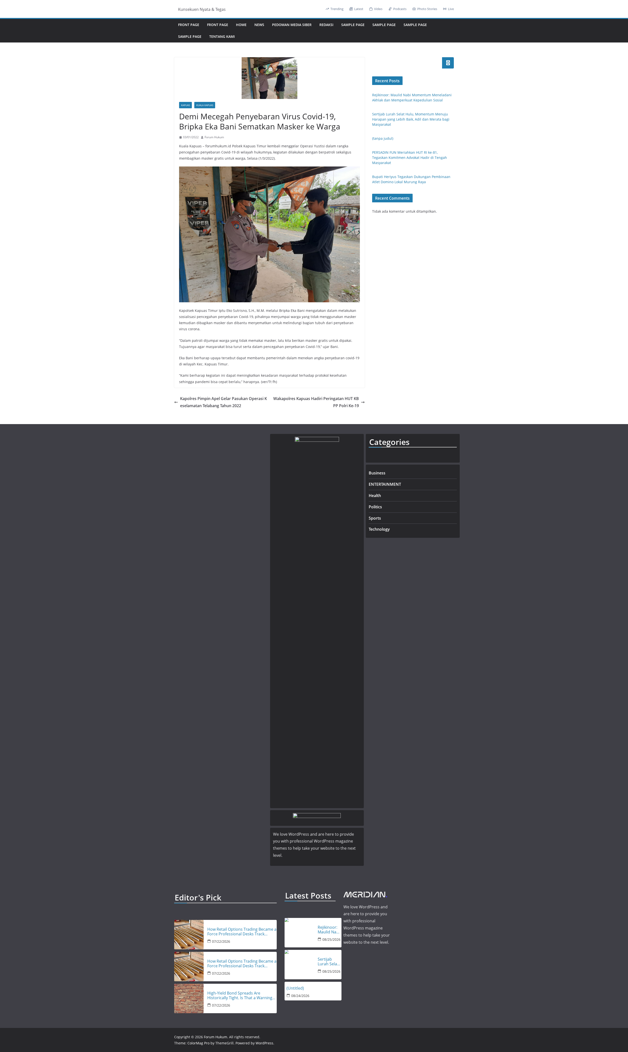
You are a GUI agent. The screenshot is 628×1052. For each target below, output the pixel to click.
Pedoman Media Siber (292, 24)
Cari (448, 63)
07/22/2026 (221, 941)
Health (375, 495)
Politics (375, 507)
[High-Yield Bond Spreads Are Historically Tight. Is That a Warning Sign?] (189, 998)
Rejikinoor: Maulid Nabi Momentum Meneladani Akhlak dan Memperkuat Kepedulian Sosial (329, 929)
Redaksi (326, 24)
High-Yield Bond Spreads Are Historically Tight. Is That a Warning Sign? (239, 995)
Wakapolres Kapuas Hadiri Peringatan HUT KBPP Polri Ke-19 (316, 402)
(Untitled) (295, 988)
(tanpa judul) (382, 138)
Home (241, 24)
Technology (379, 529)
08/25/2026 (331, 939)
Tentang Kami (222, 36)
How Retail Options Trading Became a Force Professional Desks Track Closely (241, 931)
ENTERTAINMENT (385, 484)
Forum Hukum (214, 137)
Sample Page (353, 24)
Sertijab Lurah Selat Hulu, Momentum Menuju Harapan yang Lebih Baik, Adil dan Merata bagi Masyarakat (410, 119)
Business (377, 473)
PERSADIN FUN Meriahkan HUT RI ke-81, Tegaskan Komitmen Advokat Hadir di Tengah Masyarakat (409, 157)
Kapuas (185, 105)
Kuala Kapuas (204, 105)
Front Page (188, 24)
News (259, 24)
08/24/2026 (300, 995)
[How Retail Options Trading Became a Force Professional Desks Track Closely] (189, 934)
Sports (375, 518)
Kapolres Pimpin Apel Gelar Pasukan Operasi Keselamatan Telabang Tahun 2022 (223, 402)
